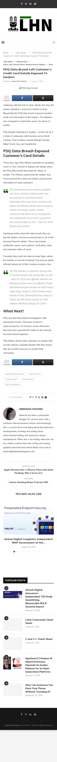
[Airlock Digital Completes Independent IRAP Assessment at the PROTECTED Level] (28, 517)
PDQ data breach (12, 385)
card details (35, 374)
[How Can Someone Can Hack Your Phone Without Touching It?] (12, 689)
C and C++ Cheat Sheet (39, 639)
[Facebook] (21, 3)
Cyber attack (11, 379)
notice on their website (14, 166)
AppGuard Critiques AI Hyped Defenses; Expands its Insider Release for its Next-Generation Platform (38, 665)
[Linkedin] (30, 3)
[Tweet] (43, 98)
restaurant (26, 109)
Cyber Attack (20, 52)
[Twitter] (26, 3)
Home (6, 52)
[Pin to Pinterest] (42, 397)
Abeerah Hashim (19, 81)
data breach (27, 379)
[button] (6, 526)
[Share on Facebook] (36, 397)
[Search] (53, 42)
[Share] (22, 98)
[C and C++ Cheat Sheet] (12, 643)
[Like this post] (33, 397)
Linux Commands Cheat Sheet (39, 621)
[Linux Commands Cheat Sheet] (12, 624)
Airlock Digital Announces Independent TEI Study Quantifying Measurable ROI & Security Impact (38, 598)
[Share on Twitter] (39, 397)
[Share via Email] (46, 397)
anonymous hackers (14, 374)
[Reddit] (35, 3)
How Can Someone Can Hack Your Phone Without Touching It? (39, 688)
